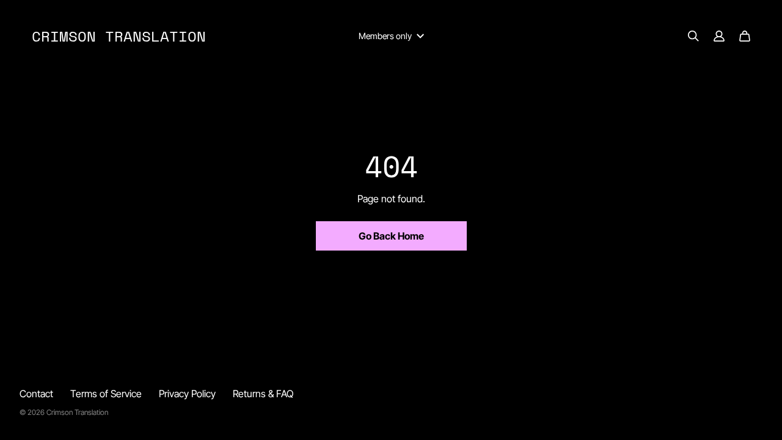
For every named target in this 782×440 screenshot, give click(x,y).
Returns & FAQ (263, 393)
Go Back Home (391, 236)
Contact (36, 393)
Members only (385, 36)
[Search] (693, 36)
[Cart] (744, 36)
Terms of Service (106, 393)
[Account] (719, 36)
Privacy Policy (187, 393)
